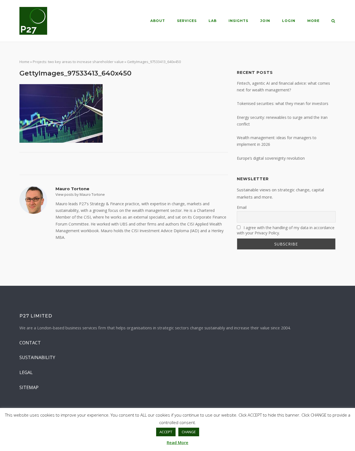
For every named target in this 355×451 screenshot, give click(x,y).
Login (288, 21)
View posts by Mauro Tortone (80, 194)
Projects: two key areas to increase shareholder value (78, 61)
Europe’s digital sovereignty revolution (271, 158)
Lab (213, 21)
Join (265, 21)
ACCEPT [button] (165, 431)
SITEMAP (29, 387)
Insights (238, 21)
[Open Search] (333, 21)
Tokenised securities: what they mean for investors (282, 103)
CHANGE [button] (189, 431)
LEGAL (26, 372)
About (157, 21)
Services (187, 21)
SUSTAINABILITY (37, 357)
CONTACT (30, 343)
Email (242, 207)
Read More (177, 442)
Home (24, 61)
